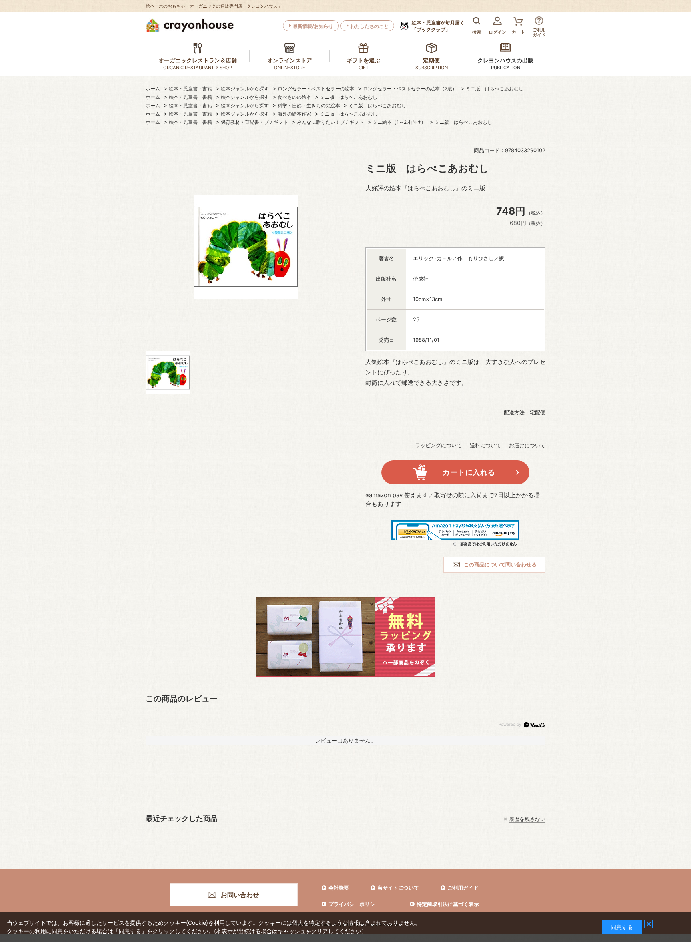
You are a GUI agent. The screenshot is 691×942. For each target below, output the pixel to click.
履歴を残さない (527, 819)
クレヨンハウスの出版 (505, 60)
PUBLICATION (505, 67)
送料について (485, 445)
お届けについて (527, 445)
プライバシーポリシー (354, 904)
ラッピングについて (438, 445)
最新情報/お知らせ (313, 26)
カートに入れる (469, 472)
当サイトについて (398, 887)
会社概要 (338, 887)
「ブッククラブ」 (438, 26)
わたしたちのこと (369, 26)
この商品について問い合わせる (500, 564)
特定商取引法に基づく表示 (448, 904)
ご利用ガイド (463, 887)
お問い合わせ (240, 895)
